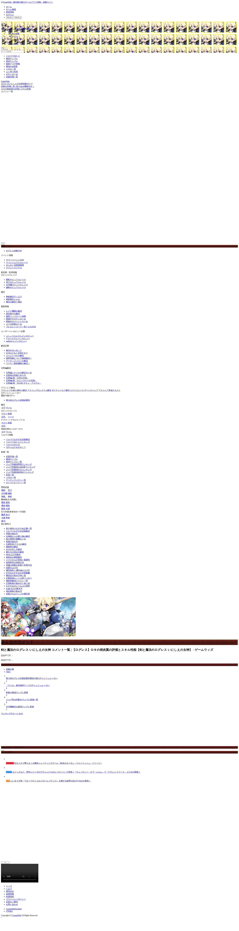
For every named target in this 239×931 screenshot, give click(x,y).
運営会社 (10, 891)
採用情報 (10, 894)
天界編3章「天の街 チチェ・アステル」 (23, 383)
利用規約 (10, 897)
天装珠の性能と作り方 (16, 375)
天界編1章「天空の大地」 (17, 378)
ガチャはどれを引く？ (16, 447)
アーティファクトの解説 (17, 361)
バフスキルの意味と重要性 (18, 560)
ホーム (9, 7)
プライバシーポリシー (16, 899)
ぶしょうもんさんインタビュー (20, 336)
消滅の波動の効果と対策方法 (19, 565)
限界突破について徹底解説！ (19, 358)
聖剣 (8, 518)
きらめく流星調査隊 (15, 265)
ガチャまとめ (12, 74)
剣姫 (10, 414)
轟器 (3, 515)
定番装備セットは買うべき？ (19, 578)
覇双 (3, 502)
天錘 (3, 518)
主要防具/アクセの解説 (16, 544)
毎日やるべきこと (14, 350)
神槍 (3, 496)
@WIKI (9, 911)
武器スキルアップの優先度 (18, 594)
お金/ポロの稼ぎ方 (14, 589)
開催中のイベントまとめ (17, 321)
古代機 (4, 493)
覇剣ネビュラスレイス (16, 280)
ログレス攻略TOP (14, 251)
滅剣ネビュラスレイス (16, 287)
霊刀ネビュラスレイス (16, 282)
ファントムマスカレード (17, 262)
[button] (122, 39)
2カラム (10, 17)
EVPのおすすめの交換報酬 (18, 573)
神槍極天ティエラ (14, 297)
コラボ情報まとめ (14, 324)
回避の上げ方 (12, 568)
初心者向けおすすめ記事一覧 (19, 528)
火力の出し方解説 (14, 549)
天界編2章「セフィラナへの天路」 (21, 380)
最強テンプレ (12, 58)
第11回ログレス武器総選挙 (18, 400)
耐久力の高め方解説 (15, 552)
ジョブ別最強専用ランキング (19, 464)
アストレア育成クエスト (109, 390)
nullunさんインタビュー (16, 341)
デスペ (4, 414)
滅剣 (10, 493)
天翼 (8, 509)
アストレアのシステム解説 (39, 390)
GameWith (17, 915)
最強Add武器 (11, 66)
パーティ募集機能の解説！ (18, 363)
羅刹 (8, 502)
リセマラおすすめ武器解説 (18, 439)
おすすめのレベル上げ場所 (18, 586)
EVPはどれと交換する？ (17, 353)
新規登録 (10, 12)
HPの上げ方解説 (13, 555)
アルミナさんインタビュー (18, 339)
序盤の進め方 (12, 534)
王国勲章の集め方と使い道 (18, 583)
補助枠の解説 (12, 547)
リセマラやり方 (13, 445)
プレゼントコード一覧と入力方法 (21, 327)
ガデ (3, 408)
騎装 (3, 509)
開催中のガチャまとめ (16, 319)
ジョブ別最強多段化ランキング (20, 472)
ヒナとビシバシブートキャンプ (84, 390)
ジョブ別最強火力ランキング (19, 470)
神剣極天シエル (13, 299)
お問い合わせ (12, 904)
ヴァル (9, 408)
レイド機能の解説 (14, 311)
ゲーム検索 (11, 9)
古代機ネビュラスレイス (17, 285)
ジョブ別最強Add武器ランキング (20, 467)
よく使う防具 (12, 72)
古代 (3, 417)
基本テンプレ (12, 61)
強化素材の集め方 (14, 591)
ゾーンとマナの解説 (15, 356)
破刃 (3, 521)
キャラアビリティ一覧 (16, 483)
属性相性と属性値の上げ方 (18, 570)
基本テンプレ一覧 (14, 462)
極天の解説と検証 (14, 302)
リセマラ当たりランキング (18, 442)
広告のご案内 (12, 902)
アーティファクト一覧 (16, 480)
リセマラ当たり (13, 56)
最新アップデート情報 (16, 316)
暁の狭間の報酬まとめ (16, 539)
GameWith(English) (14, 909)
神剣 (10, 496)
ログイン (10, 15)
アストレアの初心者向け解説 (14, 390)
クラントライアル (14, 268)
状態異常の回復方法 (15, 562)
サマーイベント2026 (15, 260)
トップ (9, 886)
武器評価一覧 (12, 77)
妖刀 (8, 515)
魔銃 (3, 506)
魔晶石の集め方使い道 (16, 575)
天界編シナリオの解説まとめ (19, 373)
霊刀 (10, 490)
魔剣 (8, 506)
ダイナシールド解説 (61, 390)
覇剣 (3, 490)
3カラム (18, 17)
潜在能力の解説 (13, 314)
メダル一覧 (11, 69)
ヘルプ (9, 889)
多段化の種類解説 (14, 557)
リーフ (11, 417)
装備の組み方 (12, 541)
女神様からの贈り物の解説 (18, 536)
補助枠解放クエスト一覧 (17, 581)
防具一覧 (10, 475)
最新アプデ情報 (13, 64)
